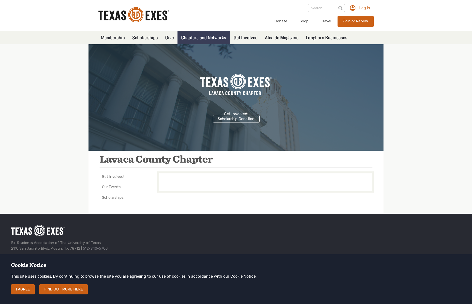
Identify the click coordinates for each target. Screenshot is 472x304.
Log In (364, 8)
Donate (280, 21)
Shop (304, 21)
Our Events (111, 187)
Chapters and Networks (203, 37)
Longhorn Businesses (326, 37)
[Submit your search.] (341, 8)
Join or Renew (355, 21)
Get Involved (246, 37)
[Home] (133, 21)
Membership (113, 37)
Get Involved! (113, 176)
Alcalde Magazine (281, 37)
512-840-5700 (95, 248)
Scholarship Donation (236, 119)
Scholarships (145, 37)
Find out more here (63, 289)
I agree (23, 289)
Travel (326, 21)
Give (169, 37)
